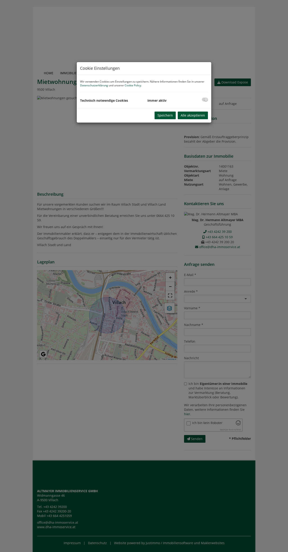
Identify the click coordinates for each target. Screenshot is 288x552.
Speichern (165, 115)
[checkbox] (205, 99)
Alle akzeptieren (193, 115)
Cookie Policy (133, 85)
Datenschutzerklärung (94, 85)
